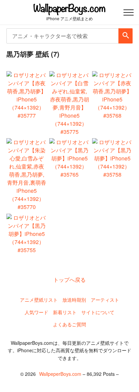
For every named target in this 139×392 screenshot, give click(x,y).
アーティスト (105, 299)
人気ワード (36, 312)
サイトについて (97, 312)
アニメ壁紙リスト (39, 299)
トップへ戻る (69, 279)
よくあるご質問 (69, 324)
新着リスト (65, 312)
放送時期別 (74, 299)
